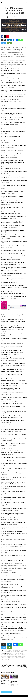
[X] (4, 41)
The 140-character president (10, 392)
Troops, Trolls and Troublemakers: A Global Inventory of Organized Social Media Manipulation (12, 352)
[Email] (9, 44)
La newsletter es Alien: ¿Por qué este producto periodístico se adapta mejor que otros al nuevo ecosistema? (13, 459)
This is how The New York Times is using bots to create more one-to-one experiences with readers (13, 202)
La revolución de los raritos (10, 150)
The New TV (6, 448)
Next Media (23, 654)
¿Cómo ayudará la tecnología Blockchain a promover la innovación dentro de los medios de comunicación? (13, 321)
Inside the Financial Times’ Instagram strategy (14, 463)
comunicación (6, 651)
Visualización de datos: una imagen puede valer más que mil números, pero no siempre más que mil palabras (13, 628)
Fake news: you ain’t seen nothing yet (12, 315)
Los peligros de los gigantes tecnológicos (13, 420)
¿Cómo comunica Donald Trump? (11, 207)
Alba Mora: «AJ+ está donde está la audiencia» (14, 550)
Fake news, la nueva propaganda (12, 615)
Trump (2, 659)
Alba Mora (8, 650)
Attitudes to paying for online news (11, 334)
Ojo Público (3, 656)
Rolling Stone (11, 657)
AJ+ (5, 650)
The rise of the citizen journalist (10, 78)
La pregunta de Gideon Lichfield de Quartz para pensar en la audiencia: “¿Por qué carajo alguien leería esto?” (13, 268)
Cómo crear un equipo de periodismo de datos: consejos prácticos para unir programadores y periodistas (13, 327)
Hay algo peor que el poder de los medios (13, 108)
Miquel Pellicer (9, 654)
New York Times (16, 654)
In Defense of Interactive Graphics (11, 153)
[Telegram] (4, 44)
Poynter (23, 656)
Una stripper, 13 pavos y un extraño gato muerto (15, 180)
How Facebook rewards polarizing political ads (14, 473)
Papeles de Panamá (11, 656)
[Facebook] (15, 41)
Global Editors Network (11, 653)
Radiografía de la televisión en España (13, 575)
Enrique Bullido (20, 651)
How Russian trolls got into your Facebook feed (15, 527)
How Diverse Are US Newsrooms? (11, 406)
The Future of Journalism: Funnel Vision (13, 425)
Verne (6, 659)
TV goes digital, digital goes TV (11, 604)
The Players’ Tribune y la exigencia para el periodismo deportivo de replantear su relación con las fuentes (14, 287)
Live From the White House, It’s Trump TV (12, 90)
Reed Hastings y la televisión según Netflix (14, 131)
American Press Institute (16, 650)
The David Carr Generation (9, 343)
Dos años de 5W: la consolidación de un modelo (15, 338)
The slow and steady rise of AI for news (13, 245)
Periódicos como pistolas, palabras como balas (15, 241)
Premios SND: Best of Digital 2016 (11, 136)
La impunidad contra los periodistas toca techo (14, 273)
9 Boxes (6, 612)
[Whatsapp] (20, 41)
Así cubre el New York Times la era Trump (13, 141)
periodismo (18, 656)
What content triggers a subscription (12, 346)
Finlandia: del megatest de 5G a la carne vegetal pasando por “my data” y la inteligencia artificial (12, 586)
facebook (3, 653)
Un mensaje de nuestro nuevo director (13, 555)
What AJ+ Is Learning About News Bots (13, 196)
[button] (2, 36)
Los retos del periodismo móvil (11, 250)
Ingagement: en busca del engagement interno (14, 171)
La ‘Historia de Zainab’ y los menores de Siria (15, 607)
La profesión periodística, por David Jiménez (15, 638)
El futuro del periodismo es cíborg (11, 486)
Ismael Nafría (19, 653)
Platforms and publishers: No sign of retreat (14, 127)
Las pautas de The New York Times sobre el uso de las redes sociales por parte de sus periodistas (13, 452)
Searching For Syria (8, 282)
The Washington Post (19, 657)
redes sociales (4, 657)
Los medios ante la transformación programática (14, 104)
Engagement (13, 651)
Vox (8, 659)
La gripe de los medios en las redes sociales (13, 73)
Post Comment (6, 691)
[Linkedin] (9, 41)
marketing (3, 654)
